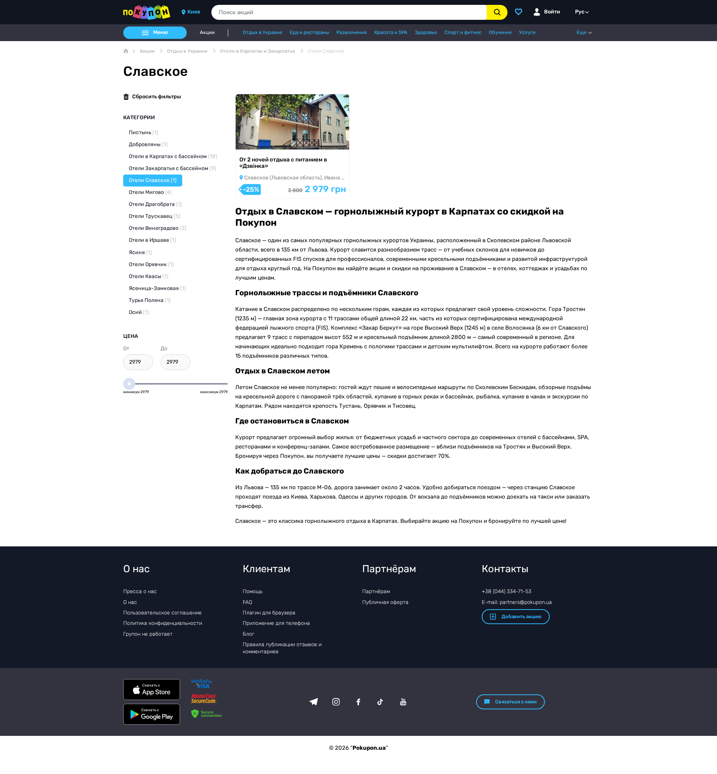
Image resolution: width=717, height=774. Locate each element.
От (126, 348)
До (164, 348)
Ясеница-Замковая (157, 288)
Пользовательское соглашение (162, 613)
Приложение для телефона (276, 623)
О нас (130, 602)
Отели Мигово (150, 192)
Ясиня (140, 252)
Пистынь (143, 132)
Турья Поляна (150, 300)
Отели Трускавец (154, 216)
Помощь (253, 591)
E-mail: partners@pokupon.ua (517, 602)
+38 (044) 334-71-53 (506, 591)
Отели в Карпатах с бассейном (173, 156)
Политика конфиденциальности (162, 623)
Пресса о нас (140, 591)
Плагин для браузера (269, 613)
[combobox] (349, 12)
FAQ (247, 602)
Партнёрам (376, 591)
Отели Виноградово (157, 228)
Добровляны (148, 144)
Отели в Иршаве (152, 240)
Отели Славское (153, 180)
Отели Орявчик (151, 264)
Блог (248, 634)
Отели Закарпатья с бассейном (172, 168)
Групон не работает (148, 634)
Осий (139, 312)
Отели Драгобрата (155, 204)
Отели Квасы (148, 276)
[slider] (129, 384)
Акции (207, 32)
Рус (579, 12)
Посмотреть (261, 139)
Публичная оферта (385, 602)
